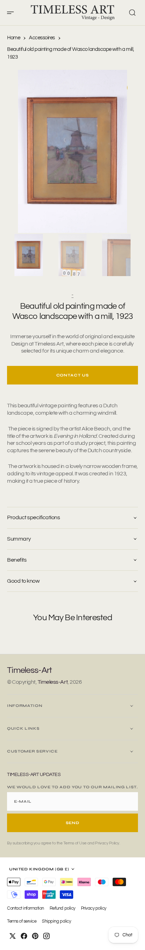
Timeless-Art (53, 682)
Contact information (25, 908)
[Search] (132, 12)
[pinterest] (35, 936)
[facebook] (24, 936)
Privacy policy (93, 908)
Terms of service (21, 921)
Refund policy (62, 908)
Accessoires (42, 37)
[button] (12, 12)
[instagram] (46, 936)
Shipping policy (56, 921)
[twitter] (12, 936)
